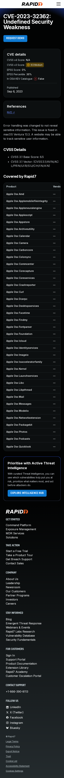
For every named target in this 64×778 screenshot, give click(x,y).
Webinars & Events (18, 627)
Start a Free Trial (17, 551)
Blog (9, 619)
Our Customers (16, 591)
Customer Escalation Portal (23, 676)
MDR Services (15, 533)
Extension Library (17, 667)
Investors (12, 599)
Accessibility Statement (18, 766)
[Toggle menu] (58, 4)
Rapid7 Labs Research (20, 631)
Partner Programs (17, 595)
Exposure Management (21, 529)
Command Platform (18, 525)
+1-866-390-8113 (17, 691)
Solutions (12, 537)
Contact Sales (15, 563)
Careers (11, 603)
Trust (8, 756)
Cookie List (11, 761)
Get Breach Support (19, 559)
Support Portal (15, 659)
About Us (12, 579)
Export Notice (12, 751)
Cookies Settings (14, 771)
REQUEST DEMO (15, 38)
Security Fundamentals (20, 639)
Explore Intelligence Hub (27, 493)
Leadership (13, 583)
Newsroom (13, 587)
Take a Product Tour (19, 555)
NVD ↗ (11, 112)
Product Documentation (21, 663)
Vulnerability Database (20, 635)
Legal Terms (12, 741)
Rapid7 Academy (17, 671)
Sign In (10, 655)
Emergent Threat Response (23, 623)
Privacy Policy (13, 746)
